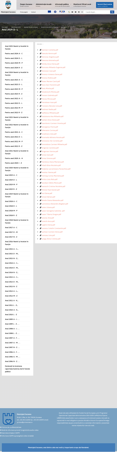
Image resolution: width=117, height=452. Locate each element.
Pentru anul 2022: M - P (14, 108)
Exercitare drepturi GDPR (11, 433)
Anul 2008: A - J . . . (12, 329)
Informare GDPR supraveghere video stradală (18, 436)
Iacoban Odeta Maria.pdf (52, 183)
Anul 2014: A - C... (11, 263)
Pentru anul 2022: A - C (14, 98)
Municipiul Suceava (8, 12)
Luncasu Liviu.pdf (48, 235)
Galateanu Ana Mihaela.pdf (53, 116)
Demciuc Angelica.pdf (50, 57)
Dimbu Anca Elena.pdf (50, 64)
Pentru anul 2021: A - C (14, 132)
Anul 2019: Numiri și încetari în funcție (16, 195)
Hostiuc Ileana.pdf (49, 172)
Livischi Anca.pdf (48, 221)
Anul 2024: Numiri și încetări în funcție (16, 73)
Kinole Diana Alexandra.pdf (52, 200)
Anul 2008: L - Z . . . (12, 333)
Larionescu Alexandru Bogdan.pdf (55, 204)
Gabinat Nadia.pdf (49, 109)
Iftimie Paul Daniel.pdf (51, 190)
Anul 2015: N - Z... (11, 258)
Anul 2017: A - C (11, 227)
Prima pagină (24, 12)
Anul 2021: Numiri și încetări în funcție (16, 152)
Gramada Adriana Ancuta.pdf (53, 137)
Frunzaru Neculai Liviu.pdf (52, 106)
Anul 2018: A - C (11, 201)
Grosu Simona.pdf (49, 158)
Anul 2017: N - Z (11, 237)
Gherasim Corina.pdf (50, 130)
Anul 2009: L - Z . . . (12, 324)
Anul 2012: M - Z (11, 296)
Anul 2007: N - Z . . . (12, 347)
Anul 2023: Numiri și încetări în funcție (16, 118)
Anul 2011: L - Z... (11, 305)
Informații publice (62, 5)
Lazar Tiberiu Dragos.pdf (51, 214)
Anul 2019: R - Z (11, 189)
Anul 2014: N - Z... (11, 272)
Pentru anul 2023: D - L (13, 84)
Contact (33, 12)
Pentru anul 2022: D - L (13, 103)
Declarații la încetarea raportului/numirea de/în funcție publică (17, 369)
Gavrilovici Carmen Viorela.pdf (54, 123)
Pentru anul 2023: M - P (14, 89)
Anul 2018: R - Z (11, 215)
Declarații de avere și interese (31, 27)
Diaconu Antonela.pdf (50, 60)
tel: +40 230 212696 (23, 420)
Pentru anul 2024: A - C (14, 53)
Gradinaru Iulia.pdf (49, 134)
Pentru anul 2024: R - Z (13, 68)
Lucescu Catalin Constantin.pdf (54, 228)
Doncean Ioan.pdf (49, 71)
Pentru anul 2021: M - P (14, 141)
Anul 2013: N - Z (11, 286)
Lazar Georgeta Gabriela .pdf (53, 211)
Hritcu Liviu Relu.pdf (49, 179)
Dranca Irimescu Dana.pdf (52, 74)
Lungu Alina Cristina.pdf (51, 239)
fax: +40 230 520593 (37, 420)
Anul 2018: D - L (11, 206)
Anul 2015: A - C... (11, 249)
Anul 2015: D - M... (12, 254)
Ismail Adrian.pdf (48, 197)
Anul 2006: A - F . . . (12, 352)
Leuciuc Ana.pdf (48, 218)
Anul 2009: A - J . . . (12, 319)
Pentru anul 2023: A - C (14, 80)
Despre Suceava (26, 5)
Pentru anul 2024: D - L (13, 58)
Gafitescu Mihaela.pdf (50, 113)
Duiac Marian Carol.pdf (51, 81)
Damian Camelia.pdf (50, 50)
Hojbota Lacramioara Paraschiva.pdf (56, 169)
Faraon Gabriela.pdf (50, 95)
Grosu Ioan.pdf (47, 155)
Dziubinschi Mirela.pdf (50, 92)
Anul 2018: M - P (11, 211)
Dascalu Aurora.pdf (49, 53)
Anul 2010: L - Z (11, 314)
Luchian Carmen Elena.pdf (52, 232)
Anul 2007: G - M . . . (12, 343)
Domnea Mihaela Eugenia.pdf (53, 67)
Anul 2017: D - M (11, 232)
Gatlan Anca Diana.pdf (51, 120)
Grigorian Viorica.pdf (50, 151)
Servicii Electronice (104, 5)
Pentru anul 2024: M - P (14, 63)
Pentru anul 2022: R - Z (13, 112)
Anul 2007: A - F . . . (12, 338)
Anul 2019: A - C (11, 175)
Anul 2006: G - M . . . (12, 357)
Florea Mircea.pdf (49, 99)
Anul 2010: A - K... (11, 310)
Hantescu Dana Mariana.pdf (53, 162)
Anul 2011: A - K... (11, 300)
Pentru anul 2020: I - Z (13, 163)
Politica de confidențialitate (11, 427)
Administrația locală (43, 5)
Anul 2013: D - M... (12, 282)
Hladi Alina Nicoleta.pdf (51, 165)
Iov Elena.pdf (47, 193)
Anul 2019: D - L (65, 27)
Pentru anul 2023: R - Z (13, 94)
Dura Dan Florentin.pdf (51, 85)
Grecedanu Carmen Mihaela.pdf (54, 144)
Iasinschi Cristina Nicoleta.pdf (53, 186)
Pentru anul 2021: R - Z (13, 146)
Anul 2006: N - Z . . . (12, 361)
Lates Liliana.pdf (48, 207)
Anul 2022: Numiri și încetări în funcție (16, 126)
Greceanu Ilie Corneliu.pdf (52, 141)
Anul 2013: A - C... (11, 277)
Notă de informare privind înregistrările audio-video (20, 430)
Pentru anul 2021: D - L (13, 137)
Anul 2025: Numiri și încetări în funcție (16, 47)
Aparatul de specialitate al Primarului (49, 27)
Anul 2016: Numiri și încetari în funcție (16, 242)
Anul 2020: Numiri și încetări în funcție (16, 169)
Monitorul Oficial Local (82, 5)
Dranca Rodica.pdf (49, 78)
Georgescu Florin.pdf (50, 127)
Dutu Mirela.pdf (48, 88)
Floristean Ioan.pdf (49, 102)
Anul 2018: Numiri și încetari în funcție (16, 221)
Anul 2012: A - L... (11, 291)
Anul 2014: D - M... (12, 268)
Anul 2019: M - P (11, 184)
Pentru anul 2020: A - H (14, 158)
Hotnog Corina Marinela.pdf (53, 176)
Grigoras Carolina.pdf (50, 148)
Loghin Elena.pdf (48, 225)
